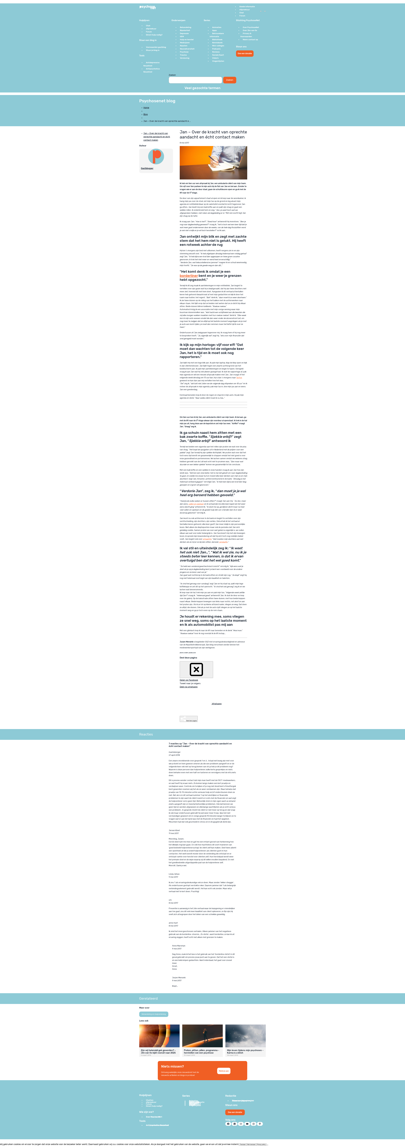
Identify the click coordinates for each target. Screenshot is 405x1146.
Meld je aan (224, 1071)
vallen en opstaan (196, 504)
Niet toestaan (251, 1144)
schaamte (207, 539)
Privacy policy (261, 1144)
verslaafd (223, 542)
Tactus (239, 378)
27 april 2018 (174, 755)
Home (146, 108)
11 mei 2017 (174, 833)
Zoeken (172, 75)
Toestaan (243, 1144)
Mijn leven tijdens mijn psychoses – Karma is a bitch (245, 1051)
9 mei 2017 (173, 877)
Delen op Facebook (189, 680)
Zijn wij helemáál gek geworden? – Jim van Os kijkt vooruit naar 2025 (158, 1051)
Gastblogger (147, 168)
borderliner (189, 276)
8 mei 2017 (173, 903)
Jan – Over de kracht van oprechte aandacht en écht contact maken (156, 136)
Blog (145, 114)
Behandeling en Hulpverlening (154, 1014)
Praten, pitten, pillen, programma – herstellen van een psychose (201, 1051)
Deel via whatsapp (189, 687)
